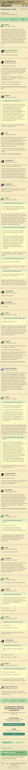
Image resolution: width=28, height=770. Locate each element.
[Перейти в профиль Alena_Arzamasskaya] (2, 369)
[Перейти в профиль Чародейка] (2, 559)
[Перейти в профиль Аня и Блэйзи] (2, 302)
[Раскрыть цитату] (3, 101)
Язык (2, 763)
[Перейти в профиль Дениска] (2, 96)
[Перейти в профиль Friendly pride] (2, 185)
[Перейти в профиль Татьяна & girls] (2, 161)
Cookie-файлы (14, 764)
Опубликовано (11, 26)
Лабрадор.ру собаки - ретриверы (14, 2)
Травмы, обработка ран (12, 14)
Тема (7, 763)
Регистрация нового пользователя (14, 724)
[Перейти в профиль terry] (2, 133)
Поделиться (7, 742)
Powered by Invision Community (14, 767)
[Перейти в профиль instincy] (2, 25)
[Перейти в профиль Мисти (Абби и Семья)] (2, 51)
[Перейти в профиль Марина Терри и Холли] (2, 687)
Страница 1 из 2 (14, 19)
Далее (22, 19)
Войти (14, 733)
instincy (5, 13)
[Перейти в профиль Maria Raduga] (2, 490)
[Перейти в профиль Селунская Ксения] (2, 62)
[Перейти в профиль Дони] (2, 548)
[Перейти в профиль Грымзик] (2, 342)
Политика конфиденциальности (18, 763)
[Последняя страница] (26, 19)
